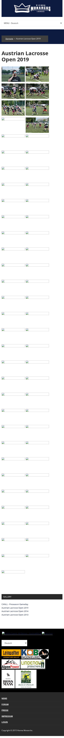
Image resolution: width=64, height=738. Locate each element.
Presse (5, 710)
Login (5, 722)
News (4, 698)
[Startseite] (32, 8)
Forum (5, 704)
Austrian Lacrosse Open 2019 (15, 607)
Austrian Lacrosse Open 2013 (15, 614)
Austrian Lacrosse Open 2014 (15, 611)
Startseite (9, 38)
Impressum (7, 716)
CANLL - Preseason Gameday (15, 604)
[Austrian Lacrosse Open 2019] (13, 80)
